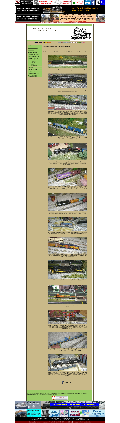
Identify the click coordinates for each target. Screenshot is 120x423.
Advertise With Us (56, 418)
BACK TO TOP (68, 382)
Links (72, 420)
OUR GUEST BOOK (32, 69)
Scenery (32, 63)
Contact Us (46, 418)
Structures (33, 62)
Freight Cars (33, 61)
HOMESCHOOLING (32, 76)
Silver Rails (86, 420)
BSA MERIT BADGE (32, 52)
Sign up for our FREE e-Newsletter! (73, 418)
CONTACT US (31, 67)
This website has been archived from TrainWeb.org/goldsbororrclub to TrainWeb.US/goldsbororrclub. (60, 22)
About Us (39, 418)
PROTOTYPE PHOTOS (33, 73)
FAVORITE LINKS (32, 71)
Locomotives (33, 59)
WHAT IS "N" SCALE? (33, 48)
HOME (29, 45)
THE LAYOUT (31, 50)
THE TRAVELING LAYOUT (34, 56)
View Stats (39, 420)
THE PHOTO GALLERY (33, 58)
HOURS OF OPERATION (33, 54)
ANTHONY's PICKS (32, 75)
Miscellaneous (34, 65)
